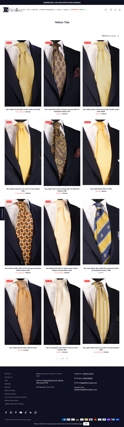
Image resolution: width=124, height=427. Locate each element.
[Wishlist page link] (106, 10)
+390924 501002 (88, 374)
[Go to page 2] (66, 358)
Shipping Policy (10, 394)
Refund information (12, 400)
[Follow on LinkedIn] (30, 412)
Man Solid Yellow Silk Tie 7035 (101, 189)
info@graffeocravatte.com (88, 383)
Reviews (7, 387)
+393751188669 (87, 378)
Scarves (66, 9)
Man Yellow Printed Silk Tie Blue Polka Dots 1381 (23, 109)
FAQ (6, 380)
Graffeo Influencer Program (14, 404)
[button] (2, 213)
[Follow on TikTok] (25, 412)
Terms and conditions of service (16, 397)
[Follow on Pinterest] (16, 412)
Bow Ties (35, 9)
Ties (29, 9)
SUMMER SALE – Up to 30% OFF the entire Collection (62, 2)
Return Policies (10, 390)
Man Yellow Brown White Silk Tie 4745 (23, 348)
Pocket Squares (50, 9)
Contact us (8, 377)
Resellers (8, 384)
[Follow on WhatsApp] (35, 412)
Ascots (59, 9)
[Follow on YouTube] (20, 412)
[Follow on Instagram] (11, 412)
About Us (8, 374)
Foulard (42, 9)
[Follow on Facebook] (6, 412)
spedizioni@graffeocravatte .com (85, 389)
